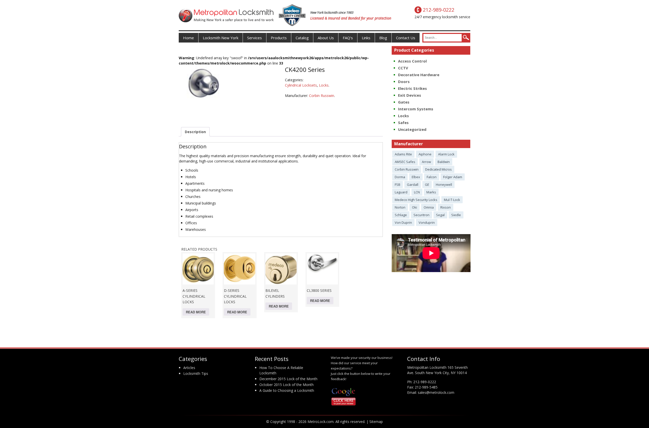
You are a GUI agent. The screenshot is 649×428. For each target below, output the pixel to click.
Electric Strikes (412, 88)
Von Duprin (403, 222)
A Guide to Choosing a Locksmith (286, 390)
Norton (400, 207)
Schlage (401, 215)
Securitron (421, 215)
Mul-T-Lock (452, 199)
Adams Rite (403, 154)
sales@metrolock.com (436, 392)
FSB (397, 184)
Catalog (302, 37)
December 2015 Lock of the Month (288, 378)
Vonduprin (427, 222)
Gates (403, 102)
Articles (189, 367)
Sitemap (376, 421)
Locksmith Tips (195, 373)
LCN (417, 192)
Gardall (412, 184)
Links (366, 37)
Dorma (400, 177)
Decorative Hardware (418, 74)
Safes (403, 122)
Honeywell (444, 184)
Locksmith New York (220, 37)
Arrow (426, 161)
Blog (383, 37)
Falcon (432, 177)
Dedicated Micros (438, 169)
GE (427, 184)
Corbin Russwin (321, 95)
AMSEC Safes (405, 161)
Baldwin (444, 161)
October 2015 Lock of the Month (286, 384)
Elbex (416, 177)
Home (188, 37)
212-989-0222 (424, 381)
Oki (414, 207)
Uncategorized (412, 129)
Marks (431, 192)
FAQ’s (348, 37)
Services (254, 37)
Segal (440, 215)
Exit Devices (409, 95)
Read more (196, 312)
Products (279, 37)
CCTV (403, 67)
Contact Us (405, 37)
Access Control (412, 61)
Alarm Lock (446, 154)
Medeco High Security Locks (416, 199)
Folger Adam (452, 177)
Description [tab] (195, 131)
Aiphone (425, 154)
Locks (324, 85)
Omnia (429, 207)
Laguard (401, 192)
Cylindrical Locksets (301, 85)
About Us (326, 37)
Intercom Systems (415, 108)
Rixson (445, 207)
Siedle (456, 215)
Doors (404, 81)
